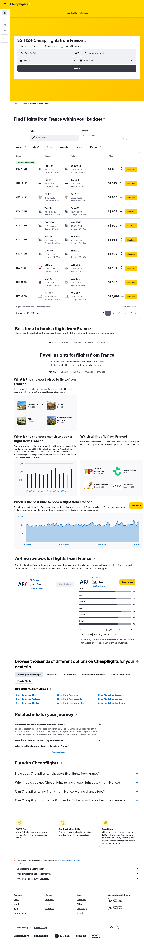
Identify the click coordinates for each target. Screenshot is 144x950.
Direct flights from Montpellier (70, 703)
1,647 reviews (36, 588)
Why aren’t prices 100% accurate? (33, 878)
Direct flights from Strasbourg (111, 703)
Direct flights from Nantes (27, 703)
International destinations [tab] (93, 674)
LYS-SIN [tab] (64, 342)
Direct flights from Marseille (69, 699)
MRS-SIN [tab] (53, 342)
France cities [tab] (52, 674)
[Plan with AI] (4, 30)
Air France (34, 580)
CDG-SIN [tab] (77, 342)
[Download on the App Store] (115, 907)
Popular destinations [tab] (120, 674)
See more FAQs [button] (58, 752)
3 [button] (119, 313)
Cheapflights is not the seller (30, 868)
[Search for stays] (4, 19)
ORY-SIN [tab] (101, 342)
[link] (127, 582)
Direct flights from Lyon (67, 695)
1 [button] (107, 313)
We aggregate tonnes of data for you (34, 873)
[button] (5, 4)
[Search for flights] (4, 13)
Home (16, 104)
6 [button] (131, 313)
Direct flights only (73, 46)
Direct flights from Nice (26, 695)
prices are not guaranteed (71, 861)
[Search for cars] (4, 24)
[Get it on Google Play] (115, 900)
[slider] (125, 138)
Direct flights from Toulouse (28, 699)
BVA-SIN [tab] (89, 342)
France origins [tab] (70, 674)
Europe (24, 104)
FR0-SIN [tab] (52, 372)
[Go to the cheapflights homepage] (20, 4)
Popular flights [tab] (24, 681)
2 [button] (113, 313)
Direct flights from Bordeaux (111, 695)
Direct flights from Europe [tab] (29, 674)
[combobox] (50, 46)
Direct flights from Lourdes (110, 699)
